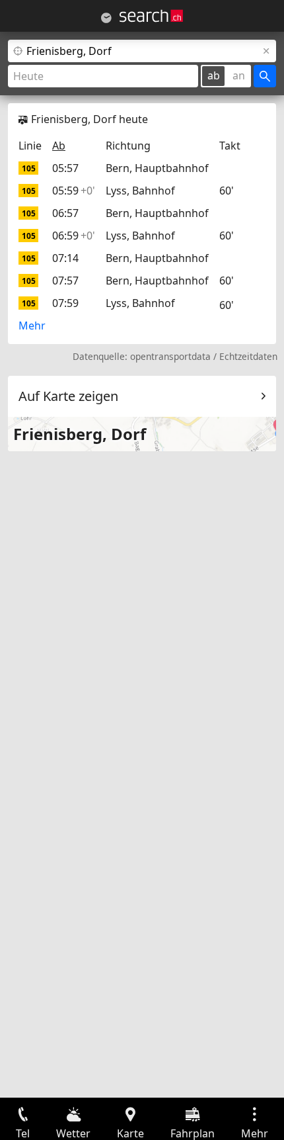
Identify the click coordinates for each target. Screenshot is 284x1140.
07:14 (65, 258)
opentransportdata (170, 356)
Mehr (32, 325)
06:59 (73, 235)
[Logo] (151, 15)
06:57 (65, 213)
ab (213, 75)
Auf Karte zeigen (68, 396)
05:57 (65, 168)
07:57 (65, 280)
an (238, 75)
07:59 (65, 303)
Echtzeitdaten (248, 356)
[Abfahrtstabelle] (106, 17)
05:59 (73, 190)
